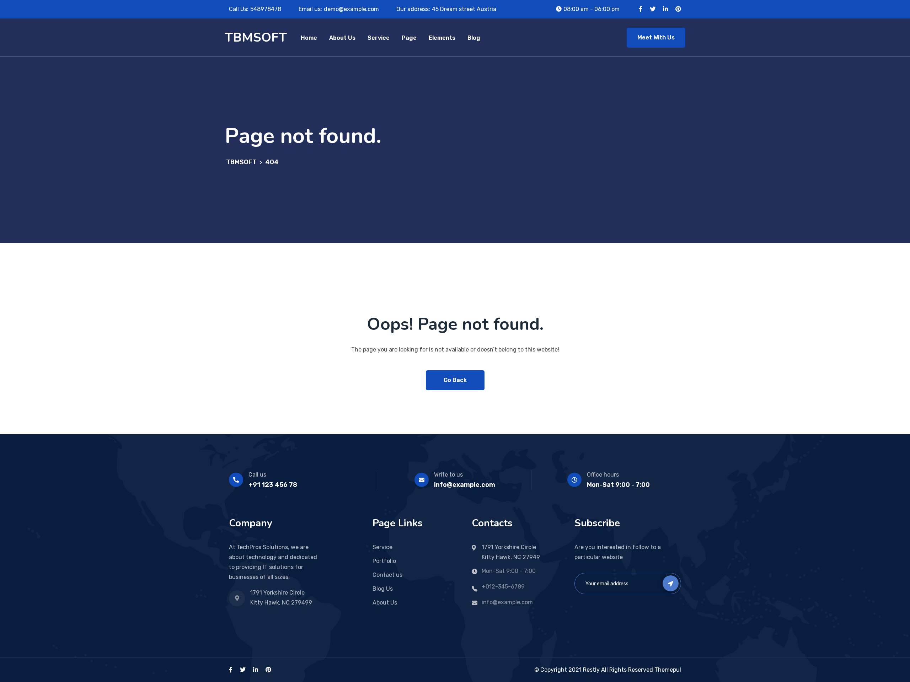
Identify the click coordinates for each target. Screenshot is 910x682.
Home (309, 37)
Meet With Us (656, 37)
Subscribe (671, 583)
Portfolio (384, 561)
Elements (442, 37)
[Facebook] (640, 9)
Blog (473, 37)
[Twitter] (652, 9)
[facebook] (230, 669)
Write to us (448, 474)
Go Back (455, 380)
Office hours (603, 474)
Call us (257, 474)
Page (409, 37)
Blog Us (383, 588)
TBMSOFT (256, 37)
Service (379, 37)
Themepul (667, 669)
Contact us (387, 574)
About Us (342, 37)
